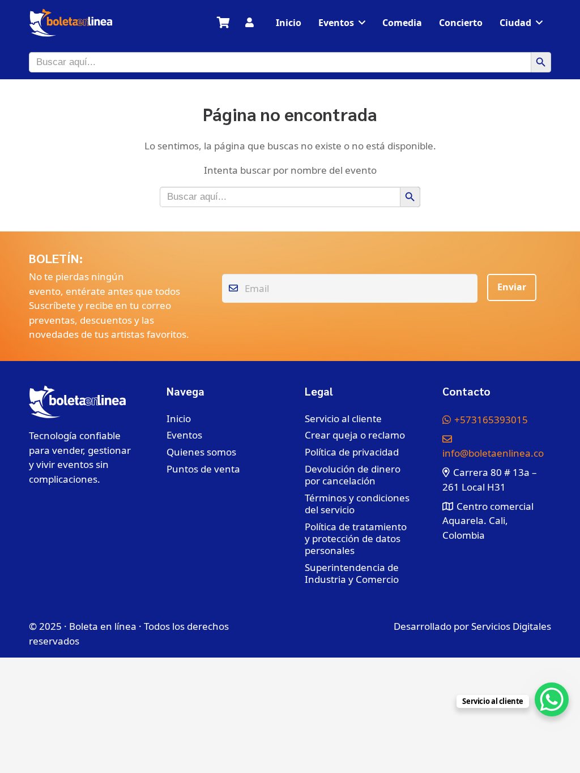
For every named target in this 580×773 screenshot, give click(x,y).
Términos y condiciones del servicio (357, 503)
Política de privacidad (352, 451)
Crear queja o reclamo (355, 434)
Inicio (179, 418)
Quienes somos (201, 451)
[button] (362, 22)
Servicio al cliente (343, 418)
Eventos (184, 434)
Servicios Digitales (511, 626)
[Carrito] (223, 22)
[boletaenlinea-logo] (71, 22)
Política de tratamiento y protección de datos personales (356, 538)
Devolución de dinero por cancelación (352, 474)
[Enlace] (249, 22)
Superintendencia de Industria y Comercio (352, 573)
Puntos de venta (203, 468)
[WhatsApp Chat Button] (552, 699)
